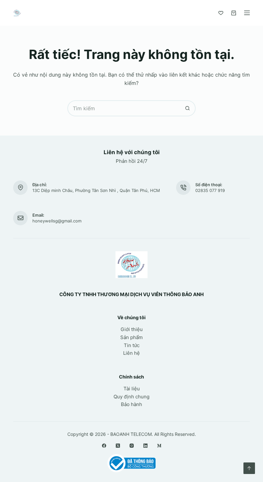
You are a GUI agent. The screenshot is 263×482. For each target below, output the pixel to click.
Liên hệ (131, 353)
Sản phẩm (131, 337)
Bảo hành (131, 404)
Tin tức (132, 345)
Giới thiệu (132, 329)
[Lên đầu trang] (249, 468)
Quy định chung (131, 397)
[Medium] (159, 446)
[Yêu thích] (220, 13)
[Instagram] (132, 446)
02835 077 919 (210, 190)
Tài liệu (131, 389)
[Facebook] (104, 446)
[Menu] (247, 13)
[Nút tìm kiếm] (188, 108)
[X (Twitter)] (118, 446)
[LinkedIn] (145, 446)
